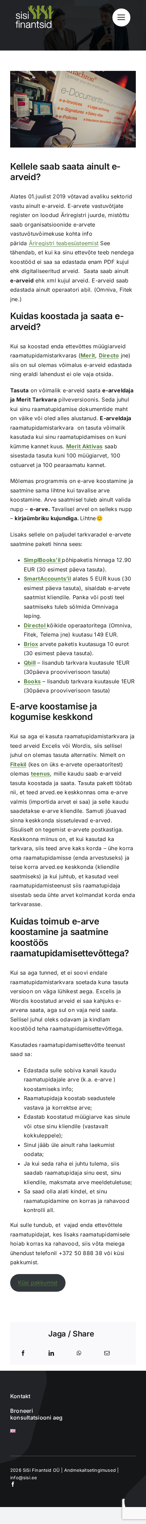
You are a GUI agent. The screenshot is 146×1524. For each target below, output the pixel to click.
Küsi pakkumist (37, 1282)
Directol (35, 625)
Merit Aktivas (84, 446)
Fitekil (18, 764)
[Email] (107, 1353)
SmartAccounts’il (47, 578)
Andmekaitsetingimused (90, 1470)
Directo (109, 355)
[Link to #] (121, 17)
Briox (31, 644)
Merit (87, 355)
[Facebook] (23, 1353)
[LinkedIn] (51, 1353)
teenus (40, 773)
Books (32, 681)
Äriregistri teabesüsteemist (63, 243)
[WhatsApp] (79, 1353)
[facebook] (12, 1484)
